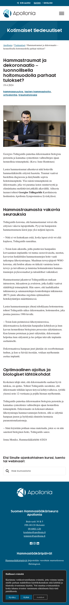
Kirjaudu (25, 3)
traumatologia (27, 95)
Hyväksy (12, 597)
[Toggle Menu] (61, 13)
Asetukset (40, 597)
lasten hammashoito (38, 92)
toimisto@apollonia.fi (34, 535)
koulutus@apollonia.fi (34, 532)
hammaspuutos (13, 92)
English (48, 3)
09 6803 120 (34, 528)
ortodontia (10, 95)
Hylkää (26, 597)
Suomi (37, 3)
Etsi (7, 471)
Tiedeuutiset (19, 45)
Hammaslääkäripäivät (16, 560)
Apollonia (7, 45)
